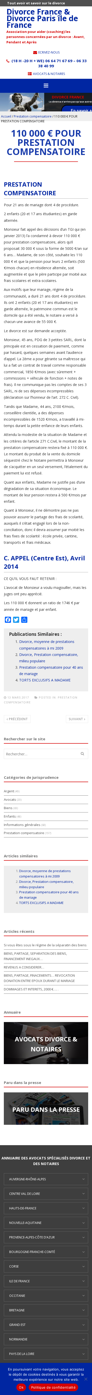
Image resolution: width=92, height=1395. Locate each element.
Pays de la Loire (21, 1354)
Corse (14, 1266)
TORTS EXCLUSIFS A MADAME (45, 680)
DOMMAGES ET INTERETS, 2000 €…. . (31, 989)
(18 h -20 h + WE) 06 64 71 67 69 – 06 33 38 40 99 (48, 63)
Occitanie (17, 1296)
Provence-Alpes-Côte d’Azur (32, 1237)
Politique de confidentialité (53, 1387)
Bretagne (17, 1310)
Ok (21, 1387)
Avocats (10, 799)
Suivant (76, 719)
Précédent (18, 719)
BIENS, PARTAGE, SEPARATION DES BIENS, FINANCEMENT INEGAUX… (35, 956)
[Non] (85, 1378)
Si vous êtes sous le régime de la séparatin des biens (45, 945)
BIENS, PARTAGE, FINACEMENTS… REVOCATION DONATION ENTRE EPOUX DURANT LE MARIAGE (39, 978)
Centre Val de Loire (24, 1194)
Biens (8, 808)
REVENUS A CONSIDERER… (24, 967)
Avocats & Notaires (48, 74)
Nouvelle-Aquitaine (25, 1223)
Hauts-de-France (22, 1208)
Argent (9, 791)
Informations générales (22, 824)
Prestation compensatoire (33, 116)
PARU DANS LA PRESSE (46, 1109)
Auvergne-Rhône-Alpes (27, 1179)
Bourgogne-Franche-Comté (32, 1252)
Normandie (18, 1339)
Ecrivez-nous (49, 52)
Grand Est (17, 1325)
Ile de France (19, 1281)
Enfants (10, 816)
